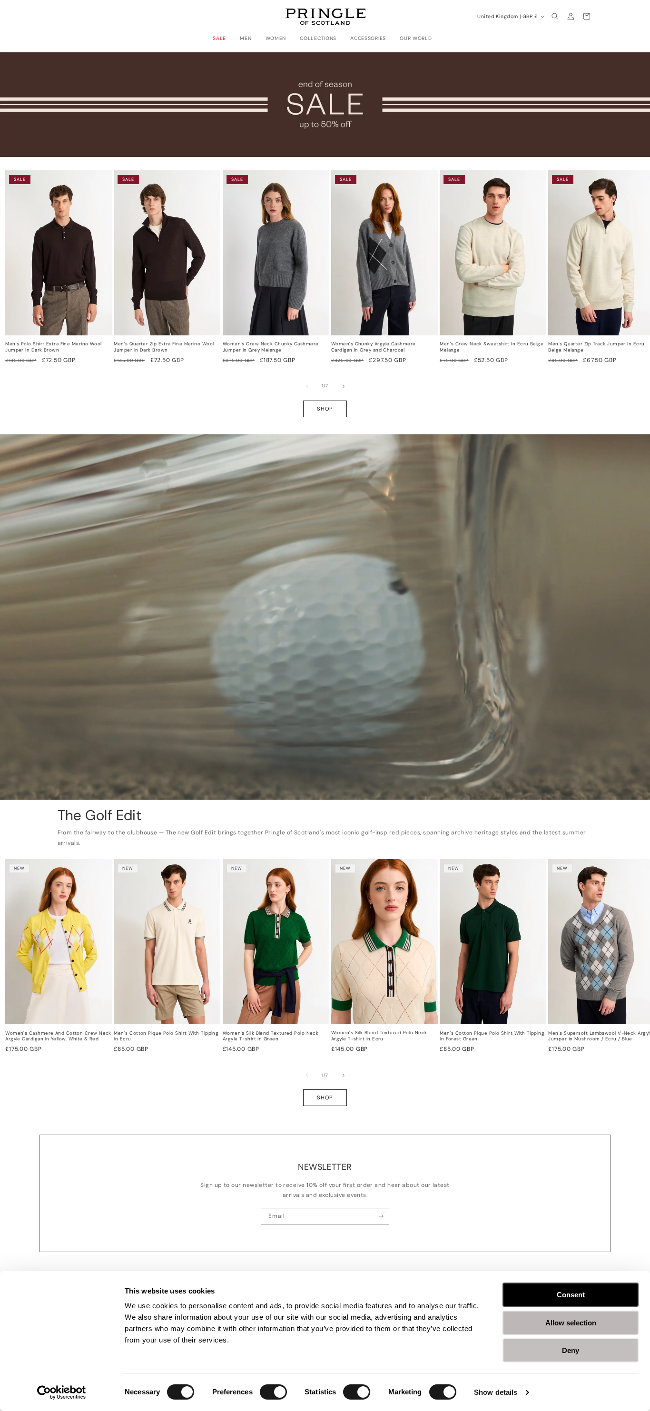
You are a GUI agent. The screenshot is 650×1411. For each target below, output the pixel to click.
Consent (571, 1295)
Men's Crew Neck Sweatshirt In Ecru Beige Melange (491, 347)
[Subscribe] (381, 1216)
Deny (570, 1350)
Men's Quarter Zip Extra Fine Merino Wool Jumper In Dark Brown (164, 347)
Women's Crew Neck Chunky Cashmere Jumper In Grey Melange (271, 347)
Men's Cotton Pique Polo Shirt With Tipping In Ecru (166, 1036)
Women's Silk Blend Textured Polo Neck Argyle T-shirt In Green (271, 1036)
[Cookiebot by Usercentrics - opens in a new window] (61, 1392)
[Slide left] (306, 386)
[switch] (273, 1392)
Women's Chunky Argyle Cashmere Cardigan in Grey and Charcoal (373, 347)
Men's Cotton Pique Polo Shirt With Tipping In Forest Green (492, 1036)
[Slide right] (343, 386)
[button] (222, 38)
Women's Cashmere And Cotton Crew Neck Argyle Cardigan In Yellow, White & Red (58, 1036)
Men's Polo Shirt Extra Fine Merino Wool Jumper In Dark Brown (53, 347)
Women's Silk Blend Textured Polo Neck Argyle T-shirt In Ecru (379, 1036)
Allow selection (570, 1323)
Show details (495, 1392)
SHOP (325, 408)
